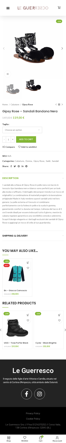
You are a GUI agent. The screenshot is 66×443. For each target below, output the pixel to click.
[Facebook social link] (11, 166)
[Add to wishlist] (28, 268)
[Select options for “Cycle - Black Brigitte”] (59, 315)
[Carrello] (59, 7)
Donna (29, 161)
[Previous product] (56, 104)
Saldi (48, 161)
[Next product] (62, 104)
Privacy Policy (33, 413)
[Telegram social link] (26, 166)
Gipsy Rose (27, 104)
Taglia (5, 124)
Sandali (55, 161)
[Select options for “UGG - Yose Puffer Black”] (28, 315)
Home (5, 104)
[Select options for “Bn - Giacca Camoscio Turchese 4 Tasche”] (28, 262)
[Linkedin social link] (22, 166)
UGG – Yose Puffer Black (16, 343)
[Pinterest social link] (19, 166)
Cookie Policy (33, 418)
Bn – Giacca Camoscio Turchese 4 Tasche (15, 292)
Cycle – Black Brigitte (45, 343)
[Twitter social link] (15, 166)
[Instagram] (39, 394)
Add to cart (26, 139)
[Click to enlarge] (8, 74)
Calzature (15, 104)
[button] (7, 7)
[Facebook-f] (26, 394)
